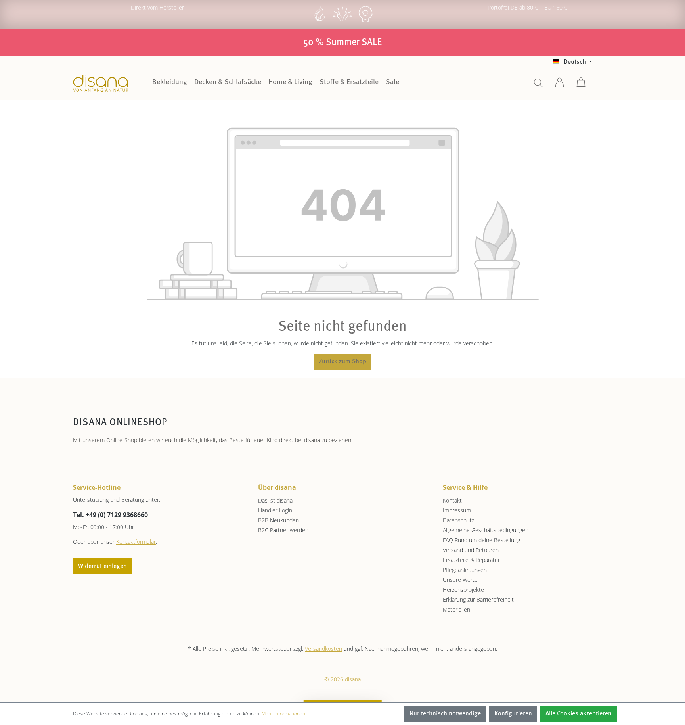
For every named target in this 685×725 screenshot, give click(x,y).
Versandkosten (323, 648)
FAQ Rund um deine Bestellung (481, 540)
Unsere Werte (460, 579)
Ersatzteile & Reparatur (471, 560)
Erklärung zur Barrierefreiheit (478, 599)
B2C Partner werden (283, 530)
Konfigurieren (513, 714)
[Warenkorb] (581, 85)
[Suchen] (538, 85)
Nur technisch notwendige (445, 714)
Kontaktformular (136, 541)
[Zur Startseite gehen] (100, 83)
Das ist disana (275, 500)
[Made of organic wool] (365, 21)
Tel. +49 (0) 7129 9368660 (110, 514)
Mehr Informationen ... (286, 713)
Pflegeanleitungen (465, 569)
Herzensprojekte (463, 589)
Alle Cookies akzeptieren (578, 714)
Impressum (457, 510)
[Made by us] (319, 21)
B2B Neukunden (278, 520)
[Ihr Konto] (559, 85)
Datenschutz (458, 520)
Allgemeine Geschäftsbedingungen (485, 530)
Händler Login (275, 510)
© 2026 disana (342, 679)
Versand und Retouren (471, 550)
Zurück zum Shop (342, 362)
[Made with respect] (342, 21)
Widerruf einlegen (102, 566)
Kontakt (452, 500)
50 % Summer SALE (342, 43)
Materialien (456, 609)
